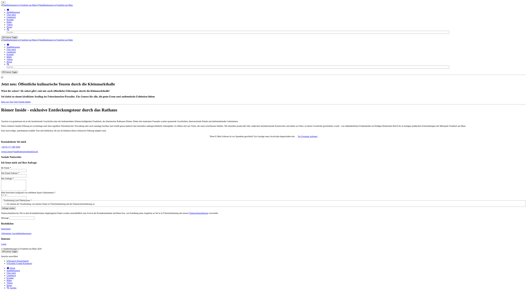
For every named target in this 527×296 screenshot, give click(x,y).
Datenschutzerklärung (198, 213)
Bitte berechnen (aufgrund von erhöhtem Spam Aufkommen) (28, 192)
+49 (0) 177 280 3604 (10, 147)
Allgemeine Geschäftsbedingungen (16, 233)
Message (5, 218)
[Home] (8, 10)
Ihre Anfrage (7, 178)
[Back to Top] (3, 2)
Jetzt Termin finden (22, 102)
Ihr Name (6, 168)
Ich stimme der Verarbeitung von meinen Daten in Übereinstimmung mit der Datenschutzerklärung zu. (51, 204)
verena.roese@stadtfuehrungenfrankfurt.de (19, 151)
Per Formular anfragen (307, 136)
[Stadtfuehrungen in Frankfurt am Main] (37, 5)
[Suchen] (8, 29)
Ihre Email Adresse (10, 173)
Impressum (6, 229)
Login (3, 244)
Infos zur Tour (7, 102)
